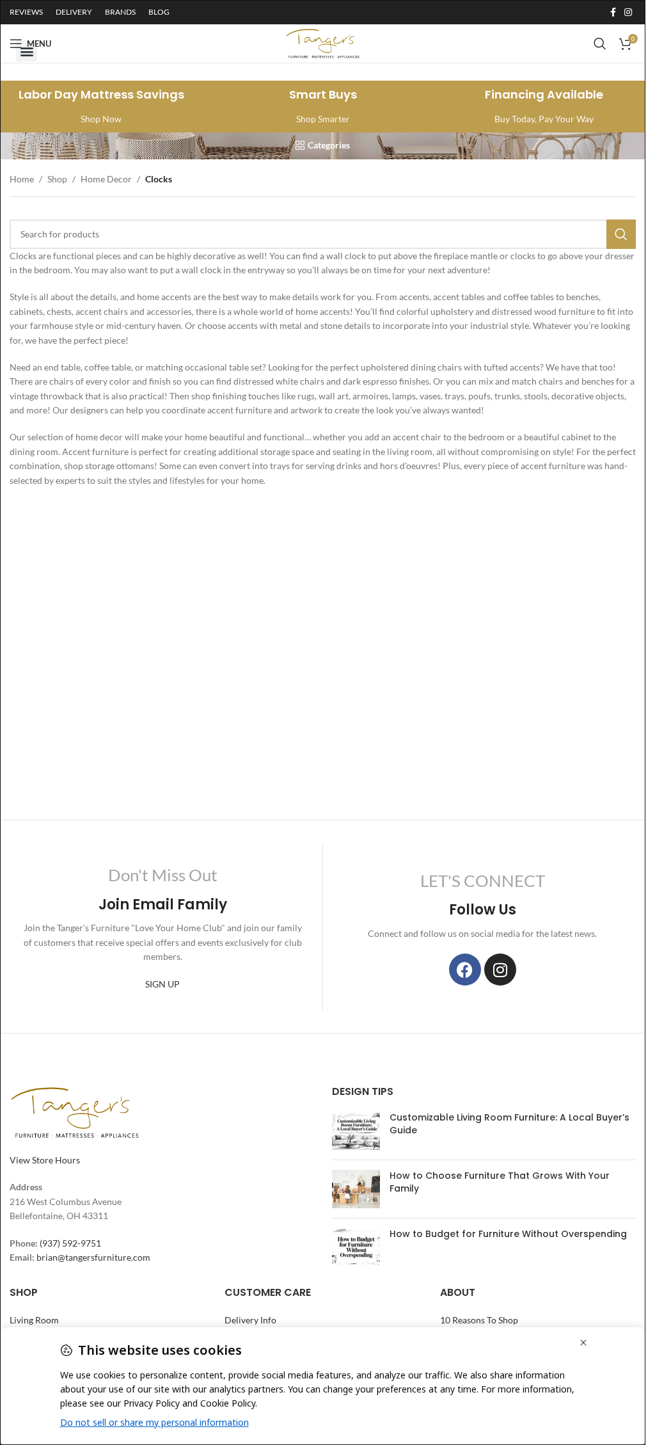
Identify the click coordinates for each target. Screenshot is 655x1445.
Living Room (34, 1319)
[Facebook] (465, 970)
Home (22, 178)
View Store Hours (45, 1159)
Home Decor (106, 178)
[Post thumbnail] (356, 1131)
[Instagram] (500, 970)
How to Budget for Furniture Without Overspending (508, 1233)
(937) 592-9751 (70, 1243)
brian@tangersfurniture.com (93, 1257)
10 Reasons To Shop (479, 1319)
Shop (57, 178)
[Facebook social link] (612, 12)
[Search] (621, 234)
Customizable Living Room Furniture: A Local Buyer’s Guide (509, 1124)
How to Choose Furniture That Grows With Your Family (500, 1182)
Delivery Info (250, 1319)
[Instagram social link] (628, 12)
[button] (26, 50)
